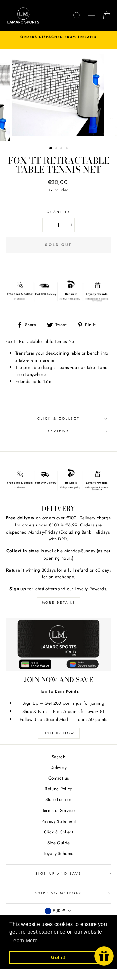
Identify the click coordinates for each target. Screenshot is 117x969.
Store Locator (58, 799)
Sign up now (59, 733)
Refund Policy (58, 789)
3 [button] (62, 148)
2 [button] (56, 148)
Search (58, 756)
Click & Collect (58, 418)
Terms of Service (58, 810)
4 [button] (67, 148)
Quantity (58, 211)
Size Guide (58, 842)
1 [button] (51, 148)
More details (58, 602)
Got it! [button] (58, 957)
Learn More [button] (24, 940)
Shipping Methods (58, 893)
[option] (58, 37)
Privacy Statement (58, 821)
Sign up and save (58, 873)
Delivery (58, 767)
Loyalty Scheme (59, 853)
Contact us (58, 778)
